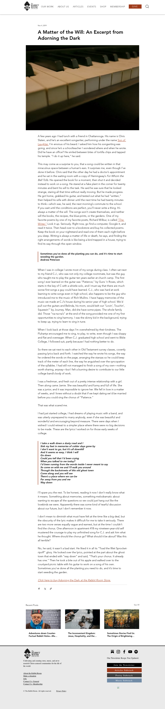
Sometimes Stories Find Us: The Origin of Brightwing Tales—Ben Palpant (121, 634)
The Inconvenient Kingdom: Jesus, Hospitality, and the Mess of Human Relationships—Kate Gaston (82, 634)
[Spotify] (136, 651)
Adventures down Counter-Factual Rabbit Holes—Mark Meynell (43, 634)
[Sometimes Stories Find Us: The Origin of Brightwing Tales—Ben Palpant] (121, 619)
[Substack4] (112, 651)
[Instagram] (118, 651)
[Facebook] (124, 651)
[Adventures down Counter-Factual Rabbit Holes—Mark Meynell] (43, 619)
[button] (47, 6)
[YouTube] (130, 651)
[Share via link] (51, 589)
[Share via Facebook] (39, 589)
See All (136, 605)
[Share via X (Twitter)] (45, 589)
